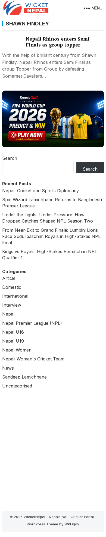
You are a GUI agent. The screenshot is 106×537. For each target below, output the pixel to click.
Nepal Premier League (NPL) (32, 323)
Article (8, 278)
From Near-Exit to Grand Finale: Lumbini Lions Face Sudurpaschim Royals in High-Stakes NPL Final (51, 236)
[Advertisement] (53, 448)
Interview (11, 305)
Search (9, 158)
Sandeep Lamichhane (24, 377)
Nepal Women (17, 350)
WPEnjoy (71, 524)
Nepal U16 (13, 332)
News (8, 368)
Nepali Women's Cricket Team (33, 359)
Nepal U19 (13, 341)
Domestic (11, 287)
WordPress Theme (42, 524)
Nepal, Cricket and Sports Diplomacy (40, 190)
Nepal (8, 314)
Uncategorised (17, 386)
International (15, 296)
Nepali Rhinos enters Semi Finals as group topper (57, 42)
